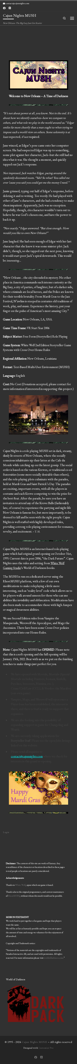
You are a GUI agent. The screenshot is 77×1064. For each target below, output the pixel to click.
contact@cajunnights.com (27, 756)
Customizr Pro (46, 1047)
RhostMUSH (14, 895)
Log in (6, 832)
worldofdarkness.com (53, 957)
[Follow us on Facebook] (4, 8)
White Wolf (20, 884)
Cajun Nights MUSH (34, 1042)
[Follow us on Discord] (10, 8)
